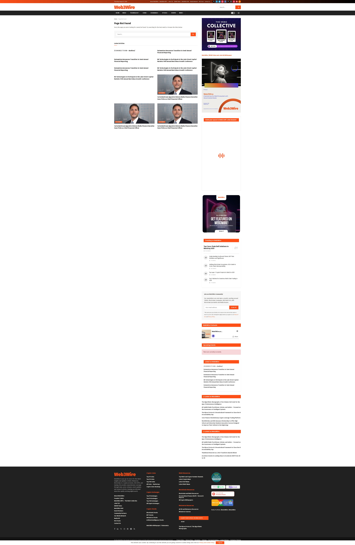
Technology (134, 13)
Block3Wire (224, 510)
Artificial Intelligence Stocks (155, 520)
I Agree (220, 542)
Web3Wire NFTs (163, 1)
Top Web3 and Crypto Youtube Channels (191, 477)
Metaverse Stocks (152, 517)
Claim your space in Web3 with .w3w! (192, 518)
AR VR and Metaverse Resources (188, 509)
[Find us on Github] (231, 1)
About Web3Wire (154, 1)
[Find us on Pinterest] (234, 1)
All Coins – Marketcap (153, 484)
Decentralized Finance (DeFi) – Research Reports (191, 496)
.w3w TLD (170, 1)
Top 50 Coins (150, 479)
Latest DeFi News (184, 482)
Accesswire (162, 92)
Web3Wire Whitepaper (153, 525)
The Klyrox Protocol (185, 526)
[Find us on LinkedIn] (216, 1)
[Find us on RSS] (239, 1)
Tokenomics (165, 525)
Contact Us (207, 1)
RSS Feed (201, 1)
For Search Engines (213, 540)
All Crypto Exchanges (153, 503)
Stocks (164, 13)
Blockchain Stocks (152, 512)
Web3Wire (124, 7)
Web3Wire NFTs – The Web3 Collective (125, 501)
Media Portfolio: (216, 510)
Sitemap (204, 540)
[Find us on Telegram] (219, 1)
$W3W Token (177, 1)
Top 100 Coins (151, 482)
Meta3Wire (232, 510)
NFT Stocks (150, 515)
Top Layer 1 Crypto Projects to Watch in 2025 (221, 272)
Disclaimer (197, 540)
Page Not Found (122, 19)
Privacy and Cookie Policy (206, 542)
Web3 (124, 13)
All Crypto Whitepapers (186, 500)
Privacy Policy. (211, 316)
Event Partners (118, 511)
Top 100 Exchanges (152, 501)
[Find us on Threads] (228, 1)
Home (117, 13)
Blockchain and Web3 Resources (189, 493)
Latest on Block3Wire (212, 396)
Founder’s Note (119, 498)
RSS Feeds (117, 521)
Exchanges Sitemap (235, 540)
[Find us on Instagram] (222, 1)
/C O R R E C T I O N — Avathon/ (124, 50)
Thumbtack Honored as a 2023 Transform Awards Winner (219, 453)
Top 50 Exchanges (152, 498)
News (181, 13)
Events (173, 13)
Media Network (194, 1)
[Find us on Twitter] (214, 1)
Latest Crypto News (185, 479)
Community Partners (120, 513)
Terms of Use (189, 540)
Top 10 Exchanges (152, 496)
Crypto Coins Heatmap (153, 487)
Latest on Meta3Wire (212, 431)
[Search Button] (238, 7)
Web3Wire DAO (185, 1)
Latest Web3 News (184, 484)
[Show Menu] (238, 13)
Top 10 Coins (150, 477)
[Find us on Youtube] (237, 1)
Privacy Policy (180, 540)
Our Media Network (120, 516)
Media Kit (117, 518)
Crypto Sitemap (224, 540)
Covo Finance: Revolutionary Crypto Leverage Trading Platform (221, 418)
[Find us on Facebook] (225, 1)
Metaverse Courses (185, 511)
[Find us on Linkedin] (117, 529)
